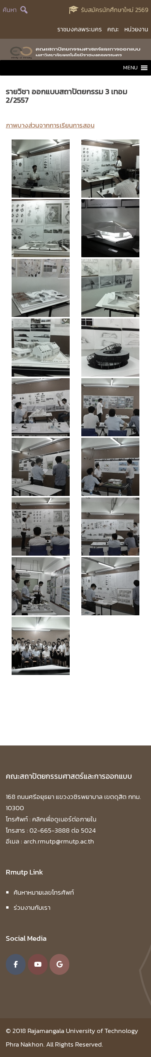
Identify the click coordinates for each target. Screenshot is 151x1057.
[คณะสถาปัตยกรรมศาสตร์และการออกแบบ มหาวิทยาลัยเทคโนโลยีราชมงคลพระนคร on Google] (59, 964)
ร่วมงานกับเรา (32, 907)
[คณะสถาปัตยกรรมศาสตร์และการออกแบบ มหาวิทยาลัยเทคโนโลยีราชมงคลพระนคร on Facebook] (16, 964)
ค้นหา (10, 9)
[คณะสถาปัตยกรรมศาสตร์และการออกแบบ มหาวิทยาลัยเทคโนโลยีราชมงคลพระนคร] (75, 51)
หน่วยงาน (136, 29)
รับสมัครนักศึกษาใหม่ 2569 (114, 9)
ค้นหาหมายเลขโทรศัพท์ (44, 892)
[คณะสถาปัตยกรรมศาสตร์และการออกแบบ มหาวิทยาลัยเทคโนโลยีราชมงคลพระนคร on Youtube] (38, 964)
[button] (130, 68)
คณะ (113, 29)
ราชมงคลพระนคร (79, 29)
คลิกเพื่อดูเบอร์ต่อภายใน (64, 819)
